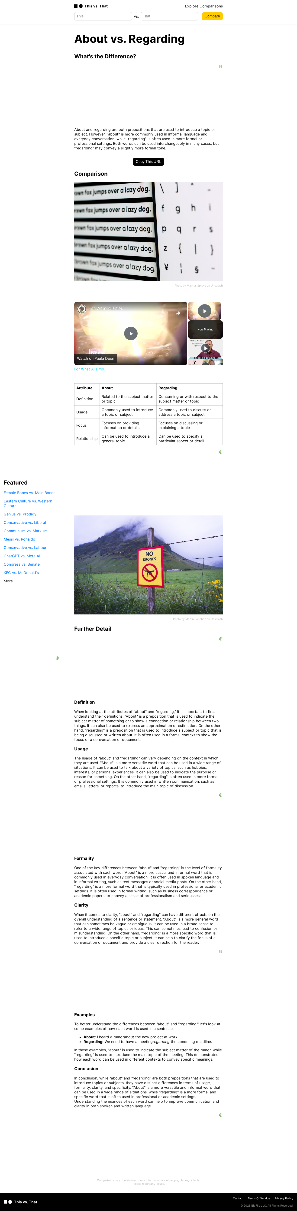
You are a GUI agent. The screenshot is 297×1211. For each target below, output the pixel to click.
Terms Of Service (259, 1198)
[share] (178, 313)
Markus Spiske (196, 285)
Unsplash (217, 285)
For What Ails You (106, 308)
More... (10, 581)
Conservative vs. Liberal (25, 522)
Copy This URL (148, 162)
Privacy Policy (283, 1198)
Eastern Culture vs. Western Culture (28, 503)
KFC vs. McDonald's (21, 572)
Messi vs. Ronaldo (19, 539)
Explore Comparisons (204, 6)
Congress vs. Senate (22, 564)
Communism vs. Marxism (26, 530)
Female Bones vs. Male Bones (29, 492)
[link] (81, 309)
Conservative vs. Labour (25, 547)
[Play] (205, 348)
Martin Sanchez (195, 619)
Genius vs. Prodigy (20, 514)
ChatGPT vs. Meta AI (22, 556)
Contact (238, 1198)
